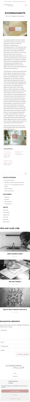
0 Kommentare (20, 16)
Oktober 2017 (6, 221)
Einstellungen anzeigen (15, 398)
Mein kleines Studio (9, 180)
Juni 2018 (5, 217)
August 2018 (6, 214)
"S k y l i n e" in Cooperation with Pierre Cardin (7, 153)
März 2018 (5, 219)
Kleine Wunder (8, 201)
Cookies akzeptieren (15, 391)
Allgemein (14, 16)
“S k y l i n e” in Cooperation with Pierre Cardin (14, 185)
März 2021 (5, 210)
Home (15, 373)
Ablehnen (15, 394)
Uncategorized (8, 203)
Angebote (15, 376)
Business (6, 199)
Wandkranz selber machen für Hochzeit (14, 182)
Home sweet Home (19, 151)
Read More (15, 256)
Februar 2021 (6, 212)
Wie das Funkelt (8, 188)
